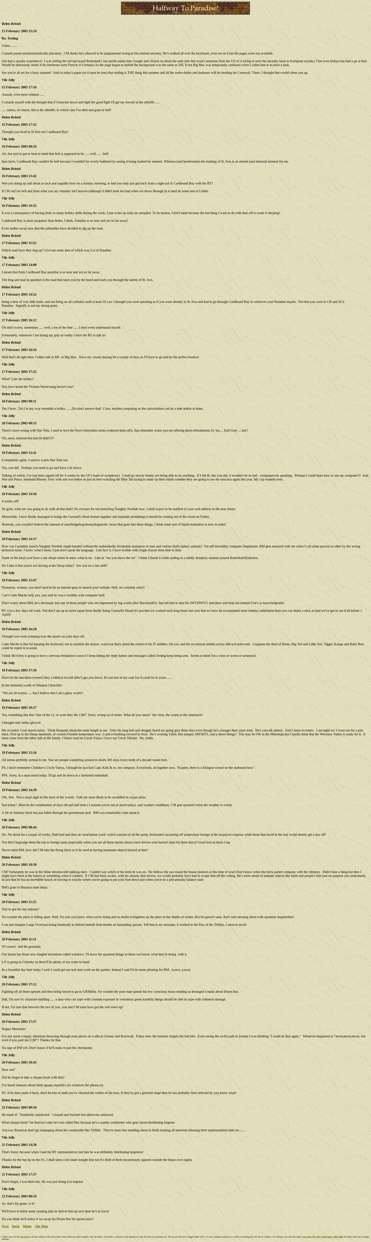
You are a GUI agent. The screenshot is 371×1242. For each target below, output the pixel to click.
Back (16, 1226)
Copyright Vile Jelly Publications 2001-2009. (322, 1237)
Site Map (41, 1226)
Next (5, 1226)
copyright (24, 1237)
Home (27, 1226)
